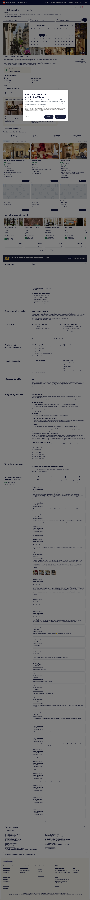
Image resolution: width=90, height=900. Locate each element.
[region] (45, 105)
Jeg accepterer (60, 117)
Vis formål (29, 117)
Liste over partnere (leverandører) (32, 111)
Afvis (48, 117)
